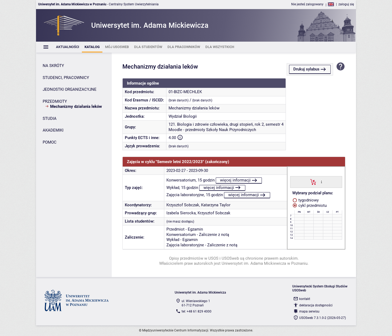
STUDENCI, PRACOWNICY (66, 77)
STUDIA (50, 118)
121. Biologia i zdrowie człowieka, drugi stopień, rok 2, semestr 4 (226, 124)
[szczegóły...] (321, 181)
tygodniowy (308, 200)
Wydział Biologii (183, 116)
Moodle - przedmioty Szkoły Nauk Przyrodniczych (212, 129)
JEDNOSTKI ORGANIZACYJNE (70, 89)
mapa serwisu (309, 311)
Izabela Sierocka (181, 213)
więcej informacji (235, 180)
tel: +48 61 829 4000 (196, 311)
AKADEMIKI (53, 130)
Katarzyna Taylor (215, 205)
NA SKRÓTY (53, 65)
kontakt (304, 299)
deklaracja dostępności (316, 305)
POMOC (50, 142)
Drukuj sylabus (306, 69)
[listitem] (67, 47)
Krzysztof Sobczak (182, 205)
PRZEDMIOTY (55, 101)
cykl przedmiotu (312, 205)
